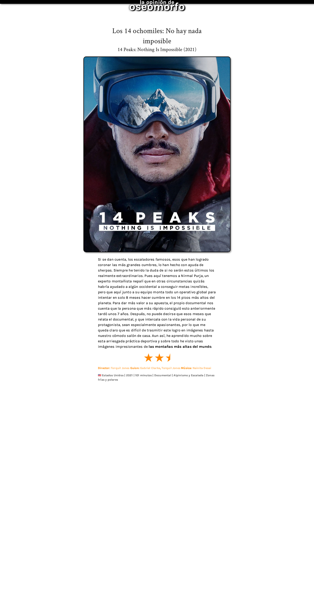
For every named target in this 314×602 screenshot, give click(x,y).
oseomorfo (157, 4)
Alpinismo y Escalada (188, 375)
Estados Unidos (113, 375)
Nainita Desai (202, 368)
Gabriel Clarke (150, 368)
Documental (162, 375)
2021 (129, 375)
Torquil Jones (120, 368)
